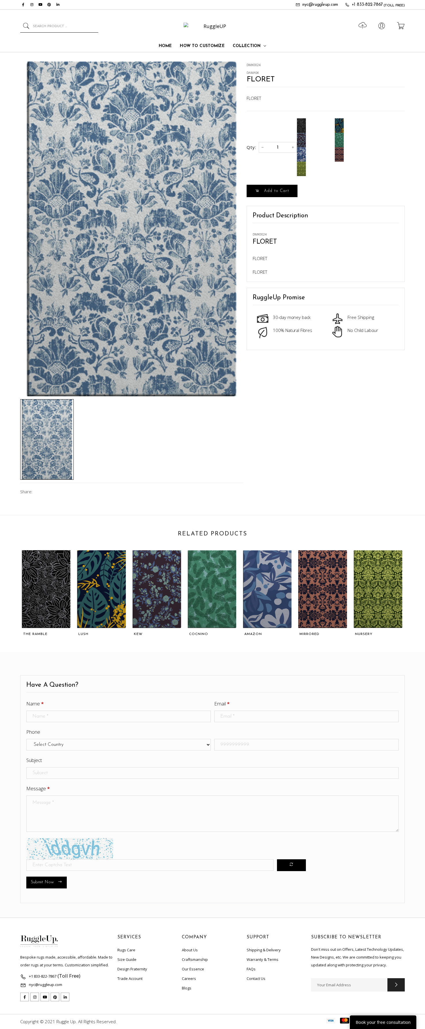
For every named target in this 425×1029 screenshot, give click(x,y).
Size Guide (126, 959)
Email (222, 703)
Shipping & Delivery (264, 950)
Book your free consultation (383, 1022)
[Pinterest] (49, 5)
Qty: (251, 147)
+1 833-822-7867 (367, 5)
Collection (246, 46)
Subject (34, 760)
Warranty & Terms (262, 959)
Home (165, 46)
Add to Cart (276, 191)
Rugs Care (126, 950)
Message (38, 788)
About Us (190, 950)
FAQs (251, 969)
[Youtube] (40, 5)
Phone (33, 732)
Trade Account (130, 978)
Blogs (186, 988)
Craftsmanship (195, 959)
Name (35, 703)
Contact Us (256, 978)
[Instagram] (32, 5)
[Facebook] (23, 5)
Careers (189, 978)
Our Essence (193, 969)
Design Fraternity (132, 969)
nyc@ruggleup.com (320, 5)
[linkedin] (58, 5)
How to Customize (202, 46)
